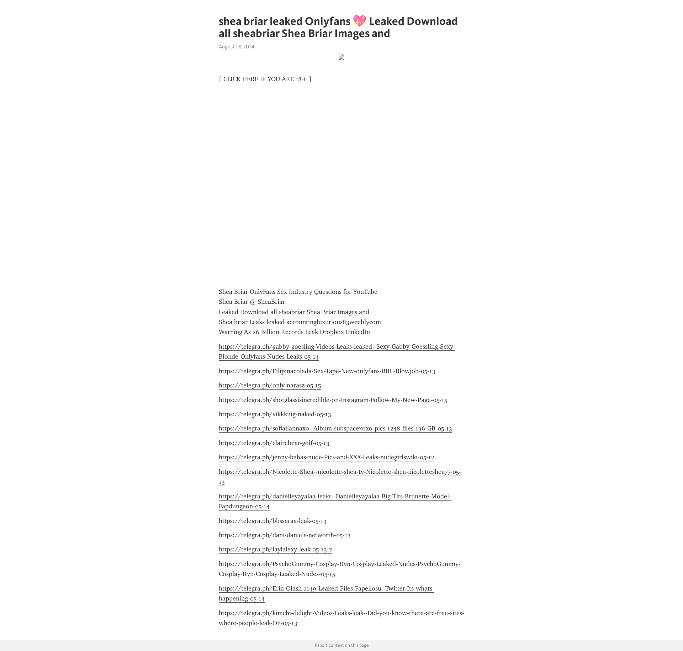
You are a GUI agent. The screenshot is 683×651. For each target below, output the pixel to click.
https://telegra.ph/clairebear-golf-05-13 (274, 443)
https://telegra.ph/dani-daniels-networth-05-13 (285, 535)
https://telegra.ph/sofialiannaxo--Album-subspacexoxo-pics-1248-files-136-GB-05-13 (335, 428)
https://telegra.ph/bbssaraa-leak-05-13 (273, 521)
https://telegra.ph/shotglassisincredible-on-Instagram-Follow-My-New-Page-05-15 (333, 400)
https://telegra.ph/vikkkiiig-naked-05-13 (275, 414)
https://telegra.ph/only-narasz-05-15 (270, 385)
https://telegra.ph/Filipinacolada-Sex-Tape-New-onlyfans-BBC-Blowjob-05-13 (327, 371)
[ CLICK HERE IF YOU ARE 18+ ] (265, 79)
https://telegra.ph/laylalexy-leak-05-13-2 (275, 549)
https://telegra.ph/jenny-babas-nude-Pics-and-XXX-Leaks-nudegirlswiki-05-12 (326, 457)
